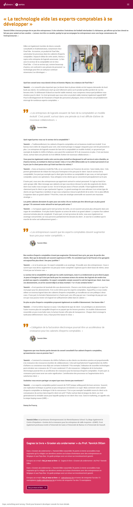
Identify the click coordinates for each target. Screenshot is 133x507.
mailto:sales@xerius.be (46, 480)
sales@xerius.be (67, 477)
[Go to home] (14, 4)
